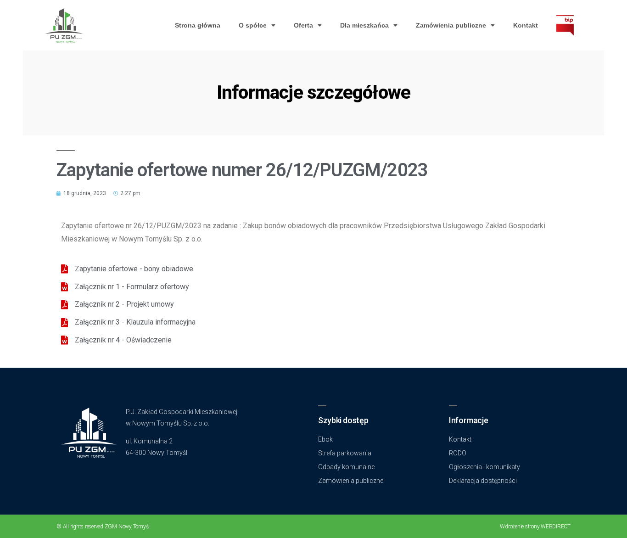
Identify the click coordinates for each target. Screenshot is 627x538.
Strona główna (197, 25)
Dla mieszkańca (364, 25)
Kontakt (525, 25)
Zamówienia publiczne (451, 25)
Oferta (303, 25)
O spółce (253, 25)
